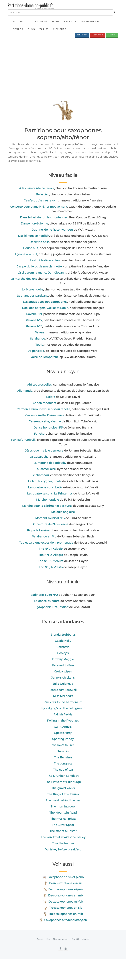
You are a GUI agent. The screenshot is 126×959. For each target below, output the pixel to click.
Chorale (70, 21)
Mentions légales (60, 939)
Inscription (97, 35)
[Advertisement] (63, 63)
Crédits (112, 35)
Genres (17, 29)
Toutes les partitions (44, 21)
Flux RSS (75, 939)
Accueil (18, 21)
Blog (31, 29)
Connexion (82, 35)
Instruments (90, 21)
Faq (48, 939)
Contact (85, 939)
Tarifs (43, 29)
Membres (59, 29)
